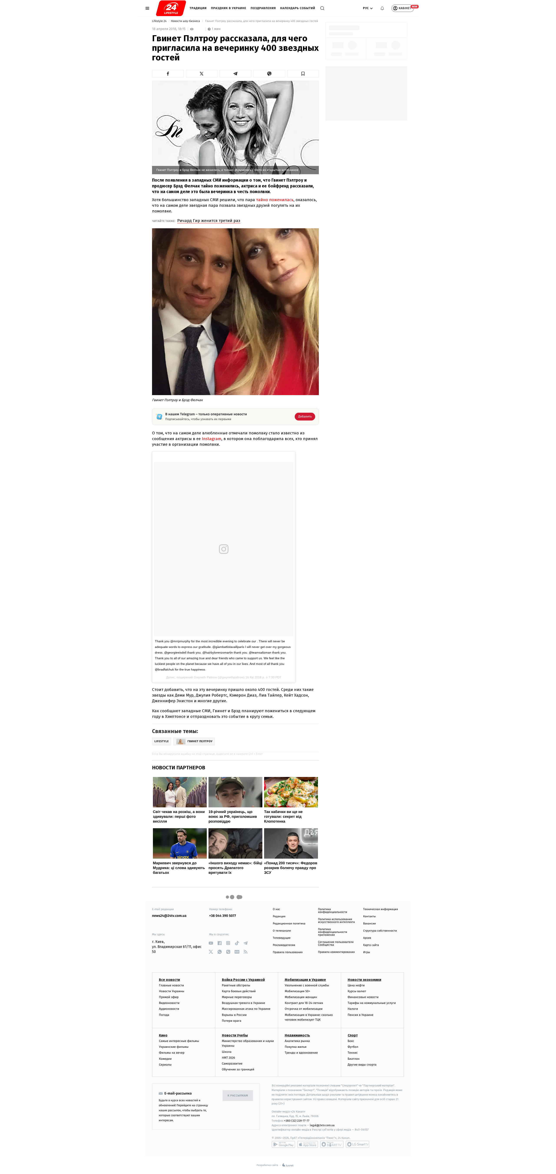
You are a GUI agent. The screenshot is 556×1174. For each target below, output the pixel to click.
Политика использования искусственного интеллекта (336, 921)
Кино (163, 1035)
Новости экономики (364, 980)
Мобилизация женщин (301, 997)
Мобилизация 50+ (297, 991)
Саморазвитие (232, 1063)
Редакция (279, 916)
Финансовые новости (363, 997)
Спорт (353, 1035)
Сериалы (165, 1064)
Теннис (353, 1053)
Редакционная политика (289, 923)
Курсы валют (357, 991)
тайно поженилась (274, 199)
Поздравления (263, 8)
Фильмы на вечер (171, 1053)
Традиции (198, 8)
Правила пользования (288, 952)
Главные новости (171, 985)
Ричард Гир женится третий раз (208, 220)
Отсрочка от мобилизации (304, 1009)
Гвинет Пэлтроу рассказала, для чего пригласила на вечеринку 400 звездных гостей (261, 21)
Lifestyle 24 (159, 21)
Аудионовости (169, 1009)
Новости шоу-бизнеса (186, 21)
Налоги (353, 1009)
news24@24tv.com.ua (169, 916)
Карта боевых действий (239, 991)
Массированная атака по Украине (246, 1009)
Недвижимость (297, 1035)
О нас (276, 909)
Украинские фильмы (174, 1047)
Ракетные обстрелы (236, 985)
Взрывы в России (234, 1015)
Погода (164, 1015)
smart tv (332, 1144)
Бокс (351, 1041)
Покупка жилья (295, 1047)
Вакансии (369, 923)
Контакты (369, 916)
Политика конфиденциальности (332, 911)
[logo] (171, 8)
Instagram (211, 438)
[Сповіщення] (382, 8)
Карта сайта (371, 945)
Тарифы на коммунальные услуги (372, 1003)
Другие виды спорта (362, 1064)
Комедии (165, 1059)
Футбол (353, 1047)
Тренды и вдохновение (301, 1053)
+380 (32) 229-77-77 (296, 1120)
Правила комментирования (336, 952)
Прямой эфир (169, 997)
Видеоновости (169, 1003)
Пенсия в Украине (361, 1015)
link (211, 943)
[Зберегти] (303, 73)
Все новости (169, 980)
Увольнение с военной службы (307, 985)
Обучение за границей (238, 1069)
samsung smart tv (357, 1144)
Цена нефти (356, 985)
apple (307, 1144)
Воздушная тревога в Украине (243, 1003)
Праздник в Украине (228, 8)
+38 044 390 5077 (222, 916)
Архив (367, 938)
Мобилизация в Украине (305, 980)
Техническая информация (380, 909)
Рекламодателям (284, 945)
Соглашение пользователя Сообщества (336, 943)
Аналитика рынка (297, 1041)
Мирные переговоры (237, 997)
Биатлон (354, 1059)
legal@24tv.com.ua (322, 1125)
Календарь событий (297, 8)
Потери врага (231, 1021)
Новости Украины (171, 991)
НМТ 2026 (228, 1058)
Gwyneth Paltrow (205, 677)
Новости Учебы (235, 1035)
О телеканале (282, 930)
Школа (227, 1052)
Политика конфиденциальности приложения (332, 932)
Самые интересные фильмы (179, 1041)
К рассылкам (238, 1095)
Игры (366, 952)
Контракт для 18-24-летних (304, 1003)
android (283, 1144)
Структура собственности (380, 930)
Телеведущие (282, 938)
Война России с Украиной (243, 980)
